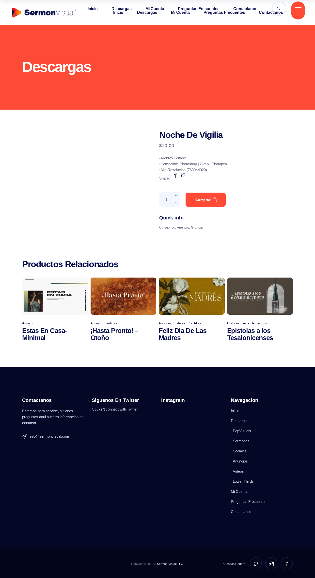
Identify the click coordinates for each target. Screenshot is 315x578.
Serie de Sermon (254, 323)
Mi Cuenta (239, 491)
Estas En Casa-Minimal (44, 334)
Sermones (241, 441)
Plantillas (194, 323)
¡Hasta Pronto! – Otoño (115, 334)
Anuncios (240, 461)
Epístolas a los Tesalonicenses (250, 334)
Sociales (240, 451)
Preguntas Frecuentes (249, 501)
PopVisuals (242, 431)
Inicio (235, 411)
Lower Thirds (243, 481)
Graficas (197, 227)
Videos (238, 471)
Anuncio (183, 227)
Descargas (240, 421)
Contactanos (241, 512)
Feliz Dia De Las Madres (182, 334)
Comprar (202, 200)
